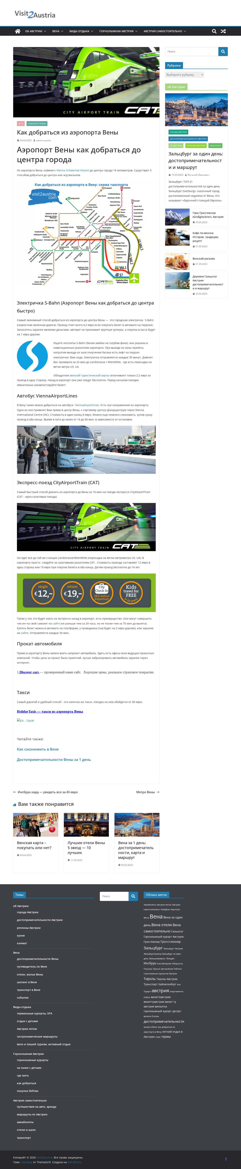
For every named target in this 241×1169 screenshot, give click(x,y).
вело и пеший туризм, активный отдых (44, 1044)
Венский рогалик (204, 258)
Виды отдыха (79, 31)
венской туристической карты (89, 375)
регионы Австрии (196, 145)
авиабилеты (25, 1122)
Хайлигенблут (167, 984)
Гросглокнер (152, 941)
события (22, 997)
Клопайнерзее (164, 963)
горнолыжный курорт (158, 1011)
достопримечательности (164, 1021)
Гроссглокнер (171, 942)
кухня (21, 935)
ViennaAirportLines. (87, 405)
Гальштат (177, 931)
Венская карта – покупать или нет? (34, 845)
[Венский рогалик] (177, 261)
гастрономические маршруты (37, 1036)
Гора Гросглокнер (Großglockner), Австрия (208, 215)
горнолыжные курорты (32, 1060)
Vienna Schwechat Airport (72, 170)
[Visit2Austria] (17, 31)
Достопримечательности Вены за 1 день (54, 759)
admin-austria (43, 140)
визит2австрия (161, 997)
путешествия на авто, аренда (36, 1106)
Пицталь (148, 969)
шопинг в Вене (27, 982)
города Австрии (178, 132)
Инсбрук (150, 963)
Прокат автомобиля (163, 969)
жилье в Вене (150, 1027)
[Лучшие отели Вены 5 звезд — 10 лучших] (86, 816)
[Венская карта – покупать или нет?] (35, 816)
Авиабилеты (150, 904)
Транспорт (151, 984)
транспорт (24, 1137)
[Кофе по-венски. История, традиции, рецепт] (177, 240)
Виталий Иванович (198, 174)
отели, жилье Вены (30, 974)
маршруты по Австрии (32, 1114)
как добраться (26, 1083)
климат (22, 943)
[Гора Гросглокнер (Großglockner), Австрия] (177, 218)
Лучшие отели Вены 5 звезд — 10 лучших (86, 847)
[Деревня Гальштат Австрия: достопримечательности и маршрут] (177, 285)
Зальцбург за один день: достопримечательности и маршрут (196, 160)
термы (166, 1037)
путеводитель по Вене (32, 966)
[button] (44, 31)
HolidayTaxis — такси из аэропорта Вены (50, 711)
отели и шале (26, 1130)
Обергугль (177, 963)
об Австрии (33, 31)
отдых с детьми (27, 1021)
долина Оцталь (151, 1016)
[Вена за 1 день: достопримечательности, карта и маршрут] (136, 816)
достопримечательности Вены (37, 959)
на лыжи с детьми (29, 1067)
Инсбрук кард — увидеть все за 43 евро (48, 792)
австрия (160, 990)
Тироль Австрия (166, 979)
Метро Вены (145, 792)
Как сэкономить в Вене (38, 749)
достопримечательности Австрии (188, 138)
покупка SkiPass (27, 1091)
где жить (23, 1075)
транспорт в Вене (37, 123)
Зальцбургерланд (152, 954)
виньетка (161, 1006)
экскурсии (215, 145)
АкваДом (165, 909)
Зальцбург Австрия (173, 948)
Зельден (170, 958)
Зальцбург (153, 947)
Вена (55, 31)
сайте (56, 623)
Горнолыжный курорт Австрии (164, 936)
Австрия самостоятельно (163, 31)
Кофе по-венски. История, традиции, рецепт (206, 237)
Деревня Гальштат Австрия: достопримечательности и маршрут (208, 282)
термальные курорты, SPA (34, 1013)
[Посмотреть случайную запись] (223, 31)
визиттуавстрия (154, 1001)
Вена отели (161, 924)
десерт (176, 1011)
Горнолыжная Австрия (116, 31)
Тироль (150, 978)
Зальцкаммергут (157, 958)
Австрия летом (27, 1029)
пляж (157, 1037)
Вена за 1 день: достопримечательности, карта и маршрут (136, 850)
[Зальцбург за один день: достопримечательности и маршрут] (196, 109)
